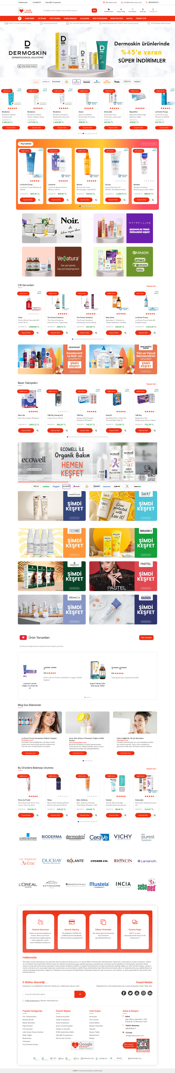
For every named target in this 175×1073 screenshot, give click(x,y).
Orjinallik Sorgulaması (64, 1035)
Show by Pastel (24, 800)
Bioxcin (79, 184)
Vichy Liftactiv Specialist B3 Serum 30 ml (28, 321)
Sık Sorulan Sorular (63, 1038)
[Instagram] (143, 993)
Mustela (137, 184)
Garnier (109, 800)
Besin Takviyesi (117, 18)
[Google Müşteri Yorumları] (82, 1049)
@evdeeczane (111, 2)
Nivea (49, 800)
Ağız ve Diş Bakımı (100, 18)
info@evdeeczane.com (133, 2)
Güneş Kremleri (70, 18)
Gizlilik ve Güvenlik (63, 1029)
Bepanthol (108, 112)
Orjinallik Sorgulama (53, 2)
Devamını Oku (30, 753)
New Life (21, 415)
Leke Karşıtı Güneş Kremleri (33, 1032)
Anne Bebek (29, 18)
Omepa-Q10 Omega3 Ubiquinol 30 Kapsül (85, 419)
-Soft (74, 1071)
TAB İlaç (80, 415)
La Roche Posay (136, 112)
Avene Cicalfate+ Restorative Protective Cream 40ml (61, 116)
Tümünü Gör (141, 18)
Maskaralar (27, 1038)
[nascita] (87, 462)
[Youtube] (137, 993)
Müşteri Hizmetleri (96, 1026)
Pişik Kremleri (28, 1026)
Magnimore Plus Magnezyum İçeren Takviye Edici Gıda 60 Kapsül (145, 419)
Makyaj (129, 18)
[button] (78, 133)
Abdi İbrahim (160, 112)
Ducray (108, 184)
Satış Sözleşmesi (62, 1023)
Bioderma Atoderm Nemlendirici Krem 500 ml (36, 116)
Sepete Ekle (10, 128)
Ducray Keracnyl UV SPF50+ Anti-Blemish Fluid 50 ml (115, 188)
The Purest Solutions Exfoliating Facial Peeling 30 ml (86, 321)
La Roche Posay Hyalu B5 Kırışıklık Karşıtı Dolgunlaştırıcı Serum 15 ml (145, 321)
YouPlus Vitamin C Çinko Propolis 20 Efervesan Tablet (162, 116)
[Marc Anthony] (87, 52)
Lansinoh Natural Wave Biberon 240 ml (57, 188)
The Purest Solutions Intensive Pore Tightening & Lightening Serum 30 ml (58, 321)
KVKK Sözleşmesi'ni (32, 1001)
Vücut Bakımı (55, 18)
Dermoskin (83, 112)
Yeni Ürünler (94, 1020)
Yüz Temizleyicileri (29, 1016)
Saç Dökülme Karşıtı (30, 1044)
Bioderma (6, 112)
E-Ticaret (80, 1071)
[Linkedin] (150, 993)
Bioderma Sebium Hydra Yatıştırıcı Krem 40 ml (10, 116)
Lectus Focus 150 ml (55, 418)
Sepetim (92, 1029)
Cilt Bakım (42, 18)
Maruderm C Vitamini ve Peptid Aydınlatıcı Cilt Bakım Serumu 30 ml (116, 321)
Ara (94, 10)
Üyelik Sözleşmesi (63, 1020)
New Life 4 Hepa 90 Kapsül (28, 418)
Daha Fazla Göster (149, 144)
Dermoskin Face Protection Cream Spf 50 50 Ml (87, 116)
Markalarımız (94, 1035)
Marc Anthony (82, 800)
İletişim (92, 1038)
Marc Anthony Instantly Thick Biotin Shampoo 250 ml (87, 804)
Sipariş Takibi (94, 1032)
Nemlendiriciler (28, 1020)
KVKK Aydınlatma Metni (65, 1032)
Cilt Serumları (28, 1029)
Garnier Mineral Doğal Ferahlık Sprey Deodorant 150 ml (116, 804)
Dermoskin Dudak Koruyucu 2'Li (146, 804)
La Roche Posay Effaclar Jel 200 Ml (30, 188)
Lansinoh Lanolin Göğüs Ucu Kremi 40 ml (30, 685)
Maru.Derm (110, 317)
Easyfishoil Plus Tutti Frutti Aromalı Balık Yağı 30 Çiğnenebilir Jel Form (116, 419)
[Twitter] (130, 993)
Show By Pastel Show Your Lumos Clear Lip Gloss (28, 804)
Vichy (20, 317)
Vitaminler (26, 1041)
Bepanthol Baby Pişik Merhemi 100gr (112, 116)
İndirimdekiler (94, 1023)
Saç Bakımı (84, 18)
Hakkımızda (23, 2)
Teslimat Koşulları (62, 1016)
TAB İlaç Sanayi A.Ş (55, 415)
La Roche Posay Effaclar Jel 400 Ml (136, 116)
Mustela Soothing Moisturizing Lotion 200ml (143, 188)
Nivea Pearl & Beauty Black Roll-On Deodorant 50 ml (58, 804)
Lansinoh (51, 184)
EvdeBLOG (37, 2)
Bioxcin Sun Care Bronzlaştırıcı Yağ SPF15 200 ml (86, 188)
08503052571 (153, 2)
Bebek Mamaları (29, 1023)
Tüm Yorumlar (146, 637)
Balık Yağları (27, 1035)
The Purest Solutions (55, 317)
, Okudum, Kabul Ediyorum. (41, 1001)
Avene (55, 112)
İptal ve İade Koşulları (64, 1026)
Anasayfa (93, 1016)
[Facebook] (123, 993)
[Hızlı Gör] (39, 200)
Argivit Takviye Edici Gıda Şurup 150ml (97, 684)
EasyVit (109, 415)
